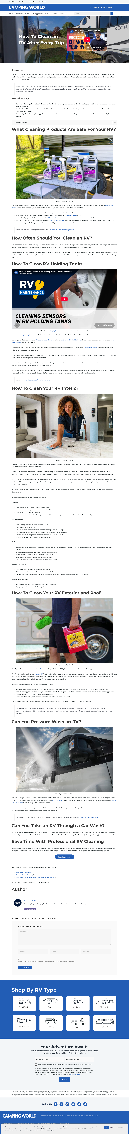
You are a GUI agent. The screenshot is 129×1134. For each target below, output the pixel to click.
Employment (75, 1116)
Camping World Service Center (88, 817)
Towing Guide (86, 1116)
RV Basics (42, 918)
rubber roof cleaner (70, 215)
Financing (66, 1116)
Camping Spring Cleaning (24, 875)
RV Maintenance (51, 918)
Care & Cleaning (19, 918)
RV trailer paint (57, 800)
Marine (54, 14)
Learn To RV (34, 918)
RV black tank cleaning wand (45, 340)
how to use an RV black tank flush (71, 340)
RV (10, 14)
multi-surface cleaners (57, 220)
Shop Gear (22, 2)
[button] (117, 1127)
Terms (72, 1074)
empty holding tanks (26, 335)
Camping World (30, 900)
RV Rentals (57, 1116)
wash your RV (38, 674)
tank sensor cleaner (91, 347)
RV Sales (95, 1116)
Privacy (77, 1074)
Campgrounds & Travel (40, 14)
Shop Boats (42, 2)
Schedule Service (64, 857)
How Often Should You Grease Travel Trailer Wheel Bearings (35, 877)
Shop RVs (12, 2)
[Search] (111, 13)
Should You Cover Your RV (24, 872)
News (62, 14)
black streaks (42, 669)
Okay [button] (106, 1127)
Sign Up (64, 1079)
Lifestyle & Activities (23, 14)
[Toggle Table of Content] (113, 122)
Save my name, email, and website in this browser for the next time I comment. (46, 961)
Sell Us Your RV (46, 1116)
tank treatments (51, 218)
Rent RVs (32, 2)
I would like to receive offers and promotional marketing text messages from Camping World (65, 1064)
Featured (27, 918)
